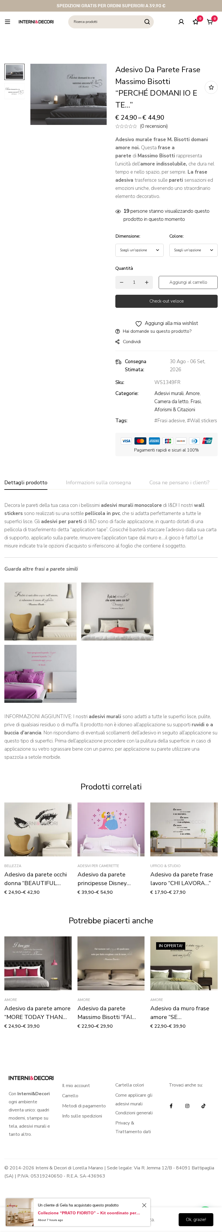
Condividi (132, 342)
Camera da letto (171, 401)
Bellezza (12, 866)
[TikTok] (203, 1106)
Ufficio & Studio (165, 866)
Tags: (121, 420)
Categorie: (126, 393)
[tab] (25, 482)
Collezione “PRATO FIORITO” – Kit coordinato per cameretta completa (89, 1213)
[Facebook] (171, 1106)
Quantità (124, 268)
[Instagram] (187, 1106)
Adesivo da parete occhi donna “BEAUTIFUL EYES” (35, 883)
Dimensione (127, 236)
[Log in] (181, 22)
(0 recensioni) (154, 126)
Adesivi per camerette (98, 866)
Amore (193, 393)
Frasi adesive (171, 420)
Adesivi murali (169, 393)
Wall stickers (203, 420)
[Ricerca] (147, 21)
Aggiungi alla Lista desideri (211, 87)
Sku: (119, 382)
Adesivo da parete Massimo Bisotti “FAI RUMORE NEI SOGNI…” (107, 1017)
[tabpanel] (111, 631)
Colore (176, 236)
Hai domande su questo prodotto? (157, 331)
